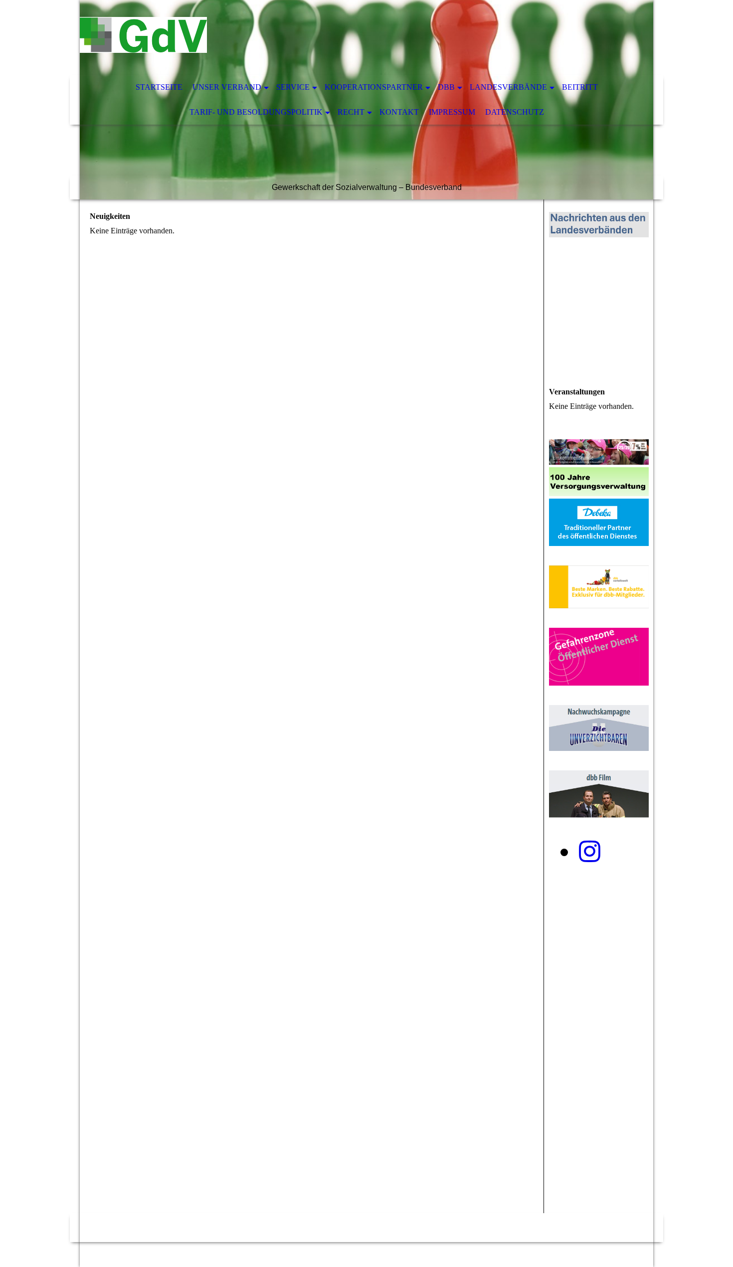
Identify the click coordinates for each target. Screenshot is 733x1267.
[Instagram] (589, 852)
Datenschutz (514, 112)
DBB (446, 87)
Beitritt (580, 87)
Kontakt (399, 112)
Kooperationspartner (374, 87)
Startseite (159, 87)
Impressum (452, 112)
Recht (351, 112)
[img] (336, 37)
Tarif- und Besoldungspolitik (256, 112)
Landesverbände (508, 87)
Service (293, 87)
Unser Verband (226, 87)
